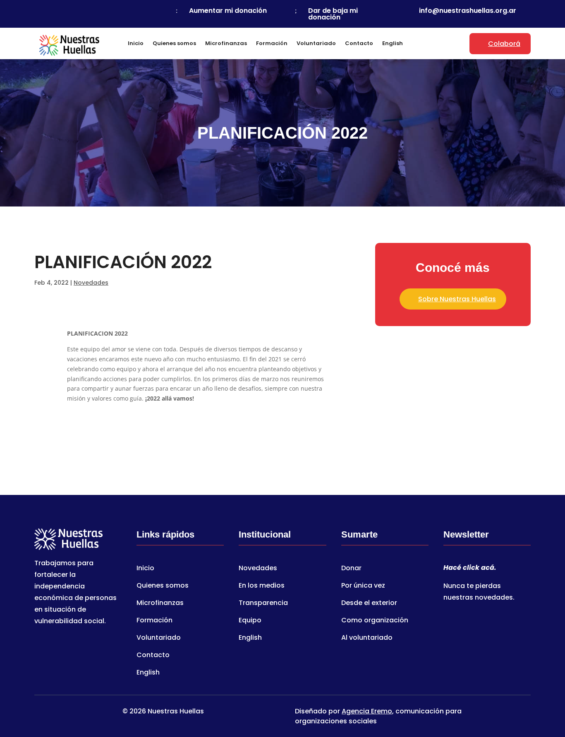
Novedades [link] (91, 282)
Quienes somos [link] (174, 43)
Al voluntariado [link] (367, 638)
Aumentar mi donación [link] (228, 10)
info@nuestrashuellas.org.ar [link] (467, 10)
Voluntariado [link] (316, 43)
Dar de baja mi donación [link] (333, 14)
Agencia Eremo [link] (367, 711)
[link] (63, 11)
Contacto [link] (359, 43)
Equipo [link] (250, 621)
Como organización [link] (374, 621)
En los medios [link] (262, 586)
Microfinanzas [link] (226, 43)
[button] (560, 677)
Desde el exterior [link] (369, 603)
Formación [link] (271, 43)
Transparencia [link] (263, 603)
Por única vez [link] (363, 586)
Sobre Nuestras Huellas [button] (457, 299)
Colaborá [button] (504, 43)
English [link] (392, 43)
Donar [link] (351, 569)
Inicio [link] (136, 43)
